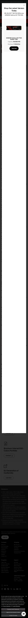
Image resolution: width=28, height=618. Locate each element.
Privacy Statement (6, 606)
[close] (24, 5)
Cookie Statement (16, 606)
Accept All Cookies (13, 615)
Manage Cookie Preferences (13, 609)
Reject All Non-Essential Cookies (13, 612)
